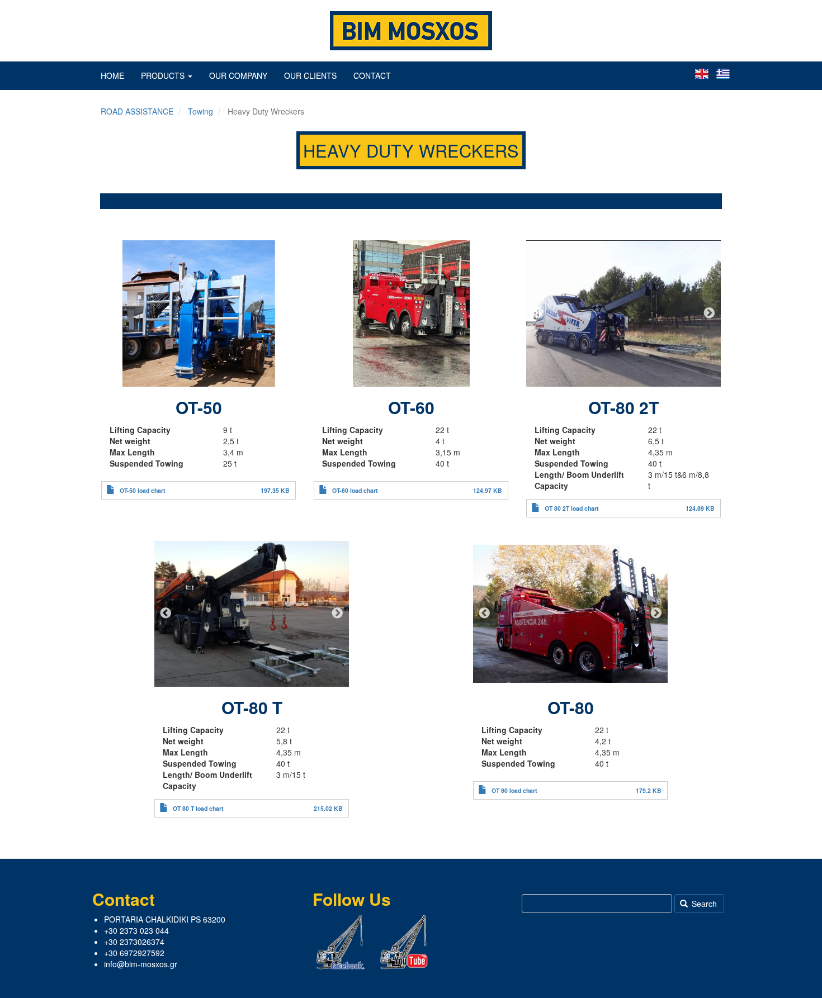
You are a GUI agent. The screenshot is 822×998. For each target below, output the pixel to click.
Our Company (238, 75)
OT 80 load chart (514, 790)
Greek (723, 73)
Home (112, 75)
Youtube (404, 942)
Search (703, 903)
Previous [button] (113, 313)
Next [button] (284, 313)
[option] (198, 313)
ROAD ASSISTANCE (137, 111)
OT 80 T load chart (198, 808)
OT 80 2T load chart (572, 508)
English (701, 73)
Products (164, 75)
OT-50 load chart (143, 490)
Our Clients (310, 75)
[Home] (411, 30)
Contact (372, 75)
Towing (200, 111)
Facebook (341, 942)
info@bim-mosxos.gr (140, 964)
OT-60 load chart (355, 490)
